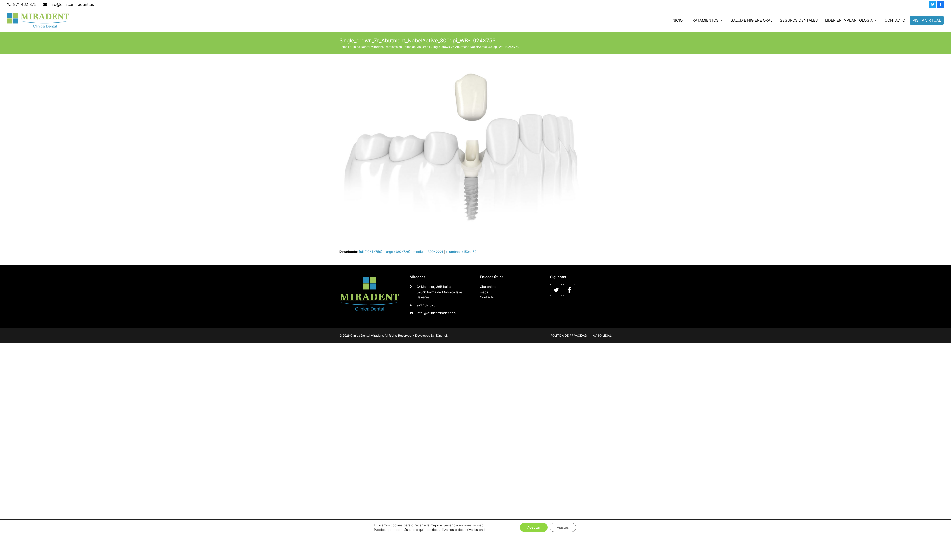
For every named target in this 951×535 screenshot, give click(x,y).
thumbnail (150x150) (462, 252)
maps (484, 292)
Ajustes (563, 527)
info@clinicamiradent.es (71, 4)
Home (343, 47)
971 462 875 (426, 305)
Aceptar (533, 527)
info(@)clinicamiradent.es (436, 313)
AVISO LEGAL (602, 335)
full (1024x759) (370, 252)
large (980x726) (397, 252)
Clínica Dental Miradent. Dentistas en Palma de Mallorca (389, 47)
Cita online (488, 287)
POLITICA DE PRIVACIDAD (568, 335)
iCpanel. (442, 335)
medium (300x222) (428, 252)
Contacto (487, 297)
